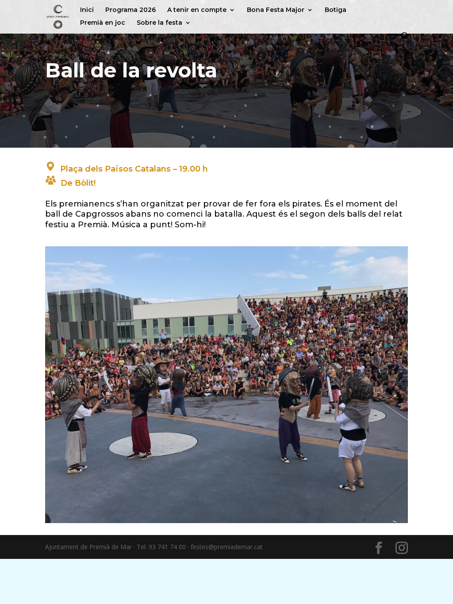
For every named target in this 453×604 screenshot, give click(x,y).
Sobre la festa (159, 23)
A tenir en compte (196, 10)
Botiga (335, 10)
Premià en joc (102, 23)
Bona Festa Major (275, 10)
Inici (87, 10)
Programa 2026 (130, 10)
